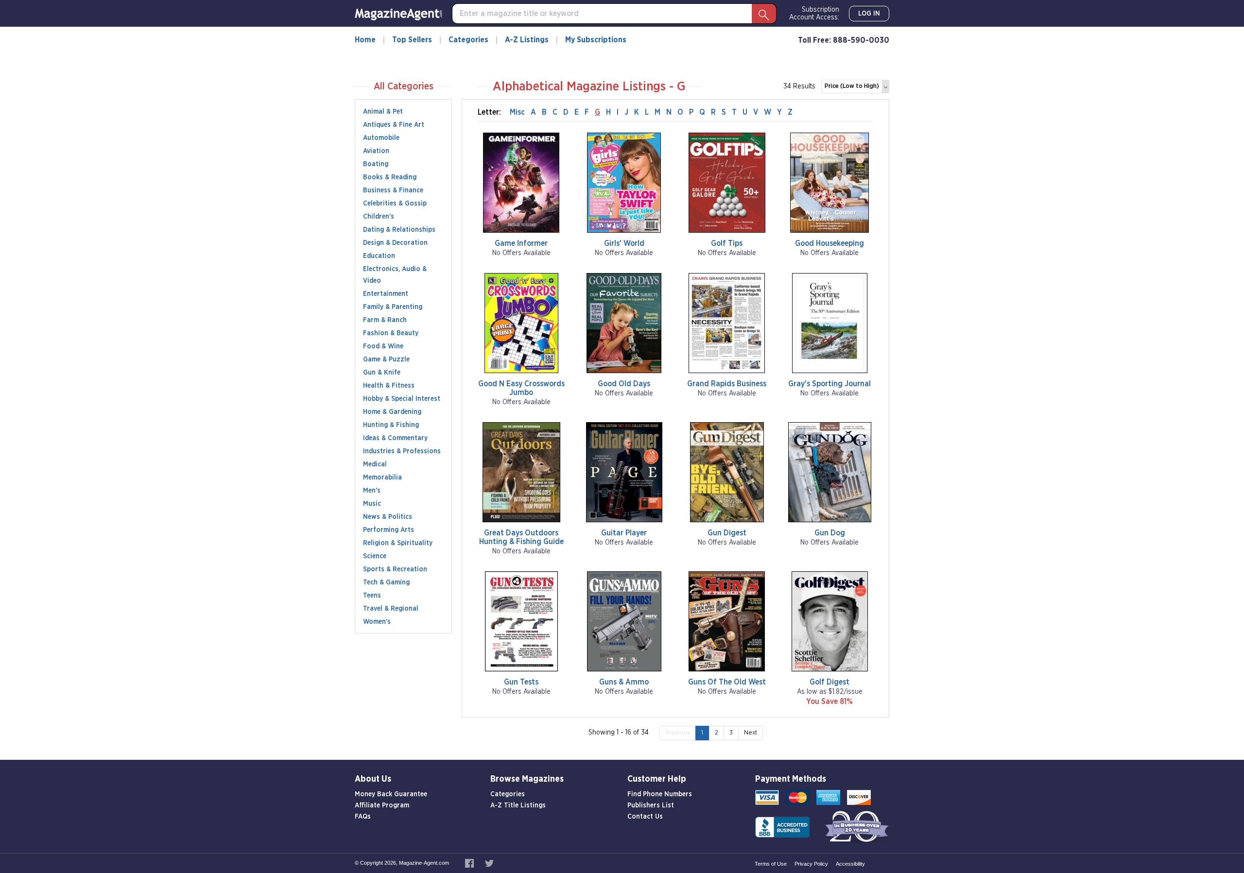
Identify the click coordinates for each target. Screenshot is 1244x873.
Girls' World (624, 243)
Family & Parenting (392, 307)
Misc (517, 112)
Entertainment (385, 294)
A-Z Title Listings (518, 805)
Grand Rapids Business (726, 384)
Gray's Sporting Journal (829, 384)
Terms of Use (771, 864)
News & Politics (387, 517)
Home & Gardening (392, 412)
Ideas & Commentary (395, 438)
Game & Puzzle (386, 359)
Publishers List (650, 805)
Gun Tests (521, 682)
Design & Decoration (395, 243)
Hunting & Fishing (391, 425)
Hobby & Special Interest (401, 398)
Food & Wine (383, 346)
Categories (468, 40)
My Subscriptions (595, 40)
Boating (375, 164)
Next (750, 733)
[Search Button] (764, 13)
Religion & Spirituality (397, 543)
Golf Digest (829, 682)
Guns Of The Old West (727, 682)
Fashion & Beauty (390, 333)
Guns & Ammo (624, 682)
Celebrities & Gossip (395, 203)
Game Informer (521, 243)
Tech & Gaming (386, 582)
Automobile (381, 138)
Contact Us (645, 816)
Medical (375, 464)
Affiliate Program (382, 805)
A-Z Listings (527, 40)
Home (365, 40)
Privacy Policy (811, 864)
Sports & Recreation (395, 569)
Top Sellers (412, 40)
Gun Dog (829, 533)
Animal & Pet (383, 111)
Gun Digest (727, 533)
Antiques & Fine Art (393, 124)
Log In (869, 13)
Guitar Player (624, 533)
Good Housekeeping (829, 243)
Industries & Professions (402, 451)
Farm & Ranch (385, 320)
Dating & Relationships (399, 229)
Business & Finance (393, 190)
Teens (372, 595)
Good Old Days (624, 384)
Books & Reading (389, 177)
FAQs (363, 816)
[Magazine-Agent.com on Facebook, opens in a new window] (470, 863)
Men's (371, 490)
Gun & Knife (381, 372)
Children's (378, 216)
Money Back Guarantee (391, 794)
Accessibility (850, 864)
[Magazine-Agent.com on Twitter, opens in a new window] (489, 863)
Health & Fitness (389, 385)
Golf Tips (727, 243)
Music (372, 503)
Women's (377, 621)
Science (374, 556)
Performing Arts (388, 530)
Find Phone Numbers (659, 794)
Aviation (376, 151)
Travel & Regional (390, 608)
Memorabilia (382, 477)
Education (379, 256)
